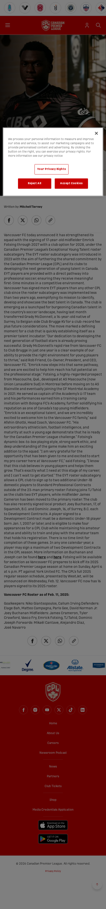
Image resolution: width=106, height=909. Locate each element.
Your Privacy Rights (51, 169)
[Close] (96, 133)
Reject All (34, 183)
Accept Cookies (71, 183)
